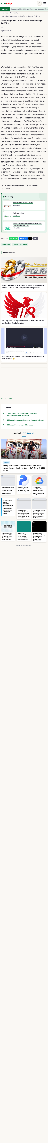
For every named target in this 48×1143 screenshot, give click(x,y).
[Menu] (45, 3)
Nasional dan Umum (20, 244)
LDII (7, 3)
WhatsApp (13, 238)
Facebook (23, 238)
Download (13, 13)
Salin (35, 238)
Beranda (5, 13)
